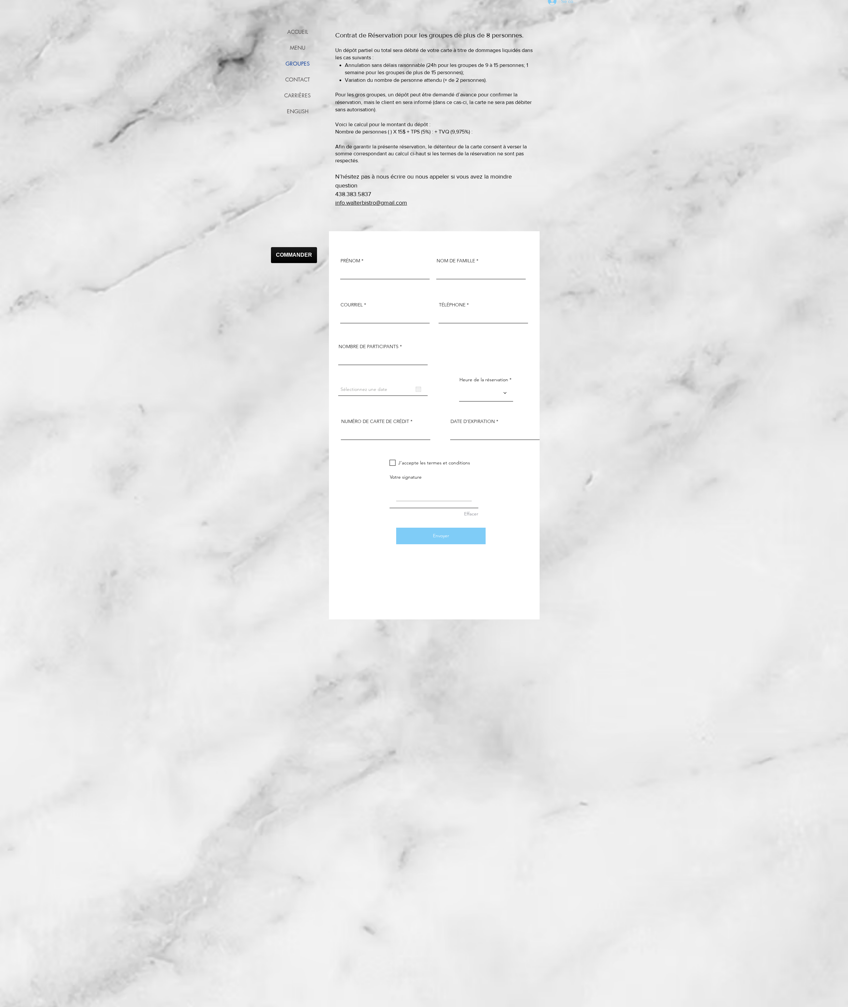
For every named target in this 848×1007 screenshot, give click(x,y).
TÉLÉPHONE (452, 304)
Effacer (471, 514)
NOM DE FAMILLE (456, 260)
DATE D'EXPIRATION (472, 421)
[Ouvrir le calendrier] (418, 389)
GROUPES (298, 63)
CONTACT (297, 79)
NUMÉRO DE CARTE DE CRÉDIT (375, 421)
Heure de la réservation (483, 379)
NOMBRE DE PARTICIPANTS (368, 346)
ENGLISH (297, 111)
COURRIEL (352, 304)
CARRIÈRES (297, 95)
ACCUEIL (297, 31)
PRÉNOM (350, 260)
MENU (297, 47)
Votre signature (406, 477)
